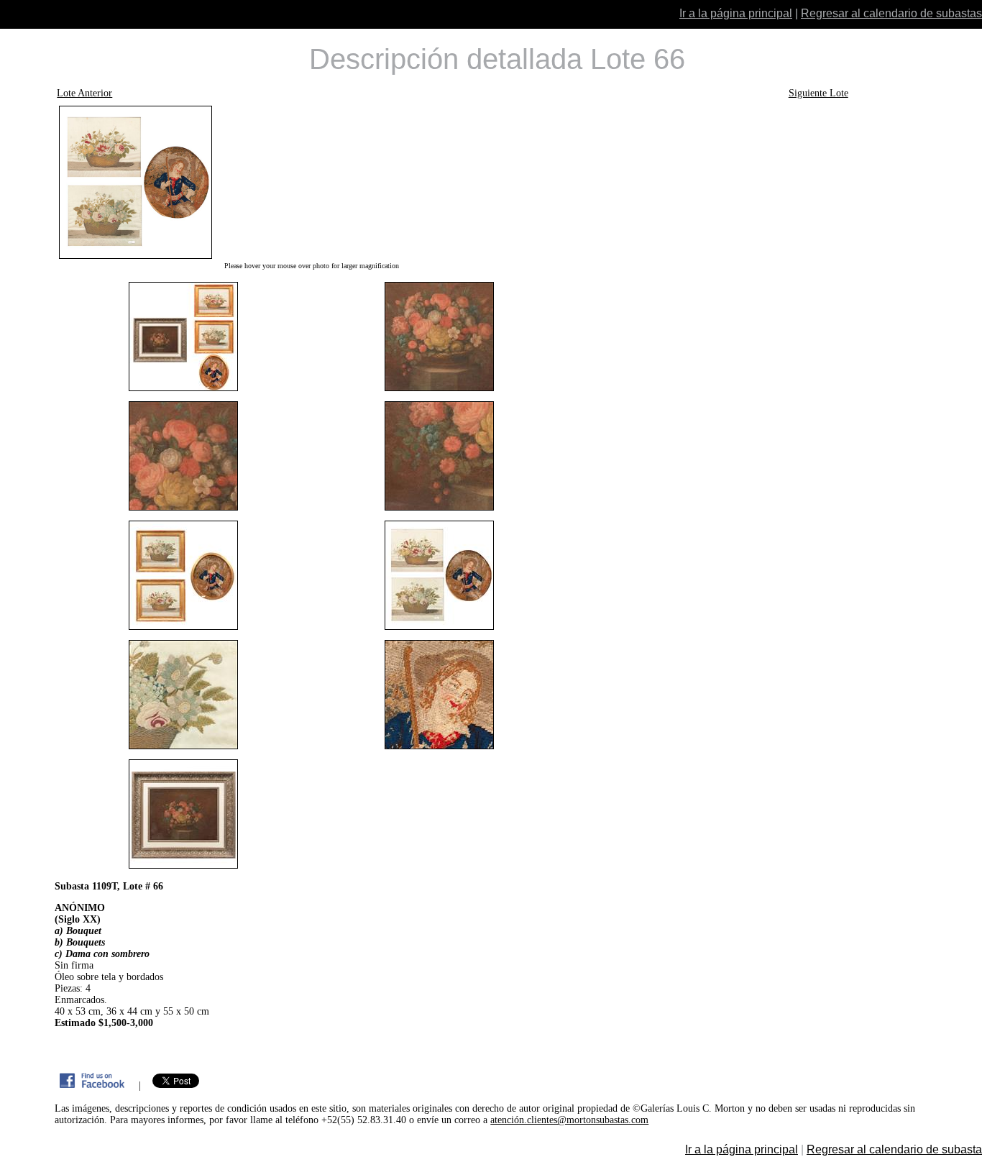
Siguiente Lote (818, 93)
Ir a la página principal (735, 13)
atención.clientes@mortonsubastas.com (569, 1120)
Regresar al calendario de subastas (891, 13)
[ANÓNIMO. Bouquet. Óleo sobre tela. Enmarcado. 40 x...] (311, 182)
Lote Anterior (84, 93)
